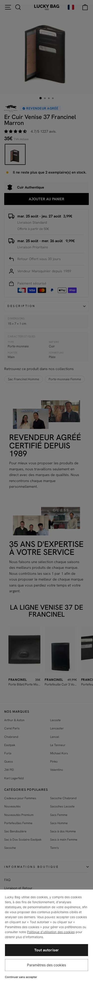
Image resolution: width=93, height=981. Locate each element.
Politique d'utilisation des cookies (51, 932)
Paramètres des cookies (46, 965)
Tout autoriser (46, 950)
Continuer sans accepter (21, 977)
